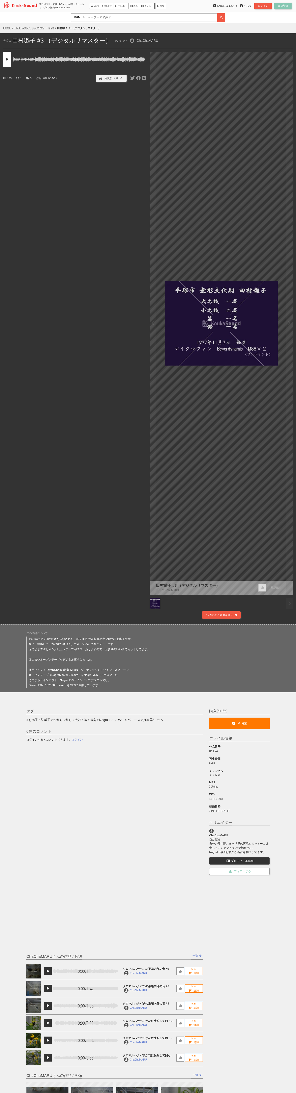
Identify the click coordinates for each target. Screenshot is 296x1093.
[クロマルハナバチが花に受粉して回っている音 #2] (33, 1040)
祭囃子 (45, 720)
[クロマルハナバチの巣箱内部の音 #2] (33, 988)
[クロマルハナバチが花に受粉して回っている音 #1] (33, 1057)
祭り (68, 720)
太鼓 (78, 720)
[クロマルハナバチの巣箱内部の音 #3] (33, 971)
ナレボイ (122, 6)
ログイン (77, 739)
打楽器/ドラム (153, 720)
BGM (96, 6)
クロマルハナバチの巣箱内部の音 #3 (146, 968)
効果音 (108, 6)
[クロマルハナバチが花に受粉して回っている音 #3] (33, 1023)
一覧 (196, 955)
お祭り (58, 720)
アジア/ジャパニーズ (125, 720)
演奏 (93, 720)
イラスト (148, 6)
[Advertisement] (74, 608)
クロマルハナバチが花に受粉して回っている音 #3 (148, 1021)
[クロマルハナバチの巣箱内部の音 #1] (33, 1005)
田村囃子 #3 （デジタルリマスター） (188, 585)
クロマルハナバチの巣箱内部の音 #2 (146, 986)
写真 (135, 6)
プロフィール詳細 (242, 861)
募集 (161, 6)
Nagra (103, 720)
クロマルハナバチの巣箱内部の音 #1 (146, 1003)
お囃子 (33, 720)
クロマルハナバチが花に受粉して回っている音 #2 (148, 1038)
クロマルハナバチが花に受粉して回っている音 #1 (148, 1056)
